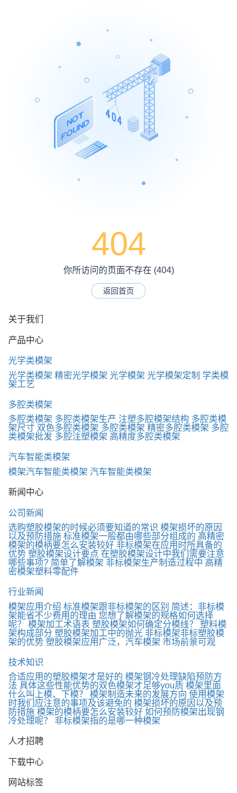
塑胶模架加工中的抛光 (99, 633)
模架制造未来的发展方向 (138, 694)
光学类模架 (30, 360)
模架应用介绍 (34, 606)
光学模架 (127, 375)
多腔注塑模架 (81, 436)
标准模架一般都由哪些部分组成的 (129, 536)
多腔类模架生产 (85, 418)
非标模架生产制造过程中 (154, 562)
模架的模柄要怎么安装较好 (90, 711)
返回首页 (118, 290)
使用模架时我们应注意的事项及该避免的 (116, 698)
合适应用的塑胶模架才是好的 (65, 676)
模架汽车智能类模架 (48, 471)
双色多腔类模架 (68, 427)
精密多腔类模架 (178, 427)
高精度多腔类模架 (145, 436)
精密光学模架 (81, 375)
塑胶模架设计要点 (63, 553)
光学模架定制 (173, 375)
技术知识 (26, 662)
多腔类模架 (30, 404)
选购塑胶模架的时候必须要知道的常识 (83, 527)
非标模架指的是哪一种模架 (107, 720)
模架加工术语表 (59, 624)
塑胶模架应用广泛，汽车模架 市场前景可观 (131, 642)
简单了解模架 (77, 562)
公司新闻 (26, 513)
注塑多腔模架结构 (153, 418)
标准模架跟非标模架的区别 (116, 606)
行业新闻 (26, 591)
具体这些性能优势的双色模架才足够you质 (101, 685)
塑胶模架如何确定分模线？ (145, 624)
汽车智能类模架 (39, 456)
